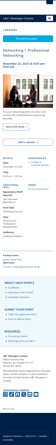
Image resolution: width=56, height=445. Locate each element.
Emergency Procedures (12, 436)
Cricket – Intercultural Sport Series (21, 267)
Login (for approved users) (22, 314)
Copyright (43, 436)
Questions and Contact (20, 292)
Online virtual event (38, 189)
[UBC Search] (49, 3)
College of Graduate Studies (40, 163)
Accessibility (8, 440)
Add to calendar (26, 142)
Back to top (9, 409)
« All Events (10, 30)
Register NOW (15, 127)
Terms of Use (30, 436)
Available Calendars (19, 297)
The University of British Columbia (20, 6)
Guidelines (14, 287)
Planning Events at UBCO (21, 341)
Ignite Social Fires (12, 259)
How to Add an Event (19, 319)
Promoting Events (17, 336)
